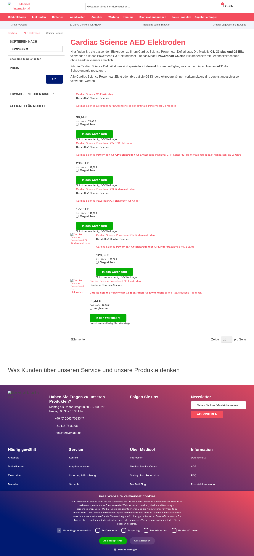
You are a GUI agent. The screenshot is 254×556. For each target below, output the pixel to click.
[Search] (165, 6)
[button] (127, 549)
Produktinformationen (203, 484)
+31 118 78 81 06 (66, 425)
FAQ (193, 475)
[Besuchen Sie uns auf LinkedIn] (145, 405)
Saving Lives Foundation (144, 475)
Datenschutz (198, 457)
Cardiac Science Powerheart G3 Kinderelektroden (105, 189)
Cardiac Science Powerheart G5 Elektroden (115, 281)
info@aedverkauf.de (68, 432)
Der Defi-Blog (138, 484)
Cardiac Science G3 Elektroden (94, 94)
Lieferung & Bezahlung (82, 475)
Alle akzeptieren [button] (113, 540)
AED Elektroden (32, 33)
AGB (193, 466)
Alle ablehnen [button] (142, 540)
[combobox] (127, 6)
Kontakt (73, 457)
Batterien (13, 484)
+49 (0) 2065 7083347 (69, 418)
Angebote (13, 457)
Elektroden (14, 475)
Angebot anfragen (79, 466)
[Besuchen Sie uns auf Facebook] (134, 405)
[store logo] (19, 6)
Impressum (136, 457)
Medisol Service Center (143, 466)
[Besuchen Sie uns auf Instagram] (155, 405)
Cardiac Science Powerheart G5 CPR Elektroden (104, 143)
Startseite (13, 33)
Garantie (74, 484)
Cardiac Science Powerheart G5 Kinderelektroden (125, 235)
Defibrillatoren (16, 466)
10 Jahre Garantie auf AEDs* (85, 24)
